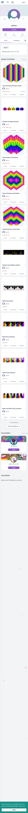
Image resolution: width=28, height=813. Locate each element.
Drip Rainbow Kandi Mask (10, 157)
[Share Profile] (4, 18)
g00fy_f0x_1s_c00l (14, 464)
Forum (8, 2)
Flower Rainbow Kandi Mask (10, 193)
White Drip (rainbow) (8, 372)
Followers (14, 34)
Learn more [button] (22, 806)
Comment (13, 94)
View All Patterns (13, 426)
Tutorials (12, 2)
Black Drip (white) (7, 301)
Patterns (5, 34)
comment (22, 91)
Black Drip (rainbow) (8, 337)
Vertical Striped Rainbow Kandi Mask (12, 86)
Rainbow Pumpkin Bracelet (10, 121)
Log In (23, 2)
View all (24, 59)
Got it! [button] (14, 809)
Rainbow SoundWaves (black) (11, 265)
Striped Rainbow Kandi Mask (11, 229)
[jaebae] (3, 88)
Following (22, 34)
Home (5, 40)
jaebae (7, 88)
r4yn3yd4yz (14, 446)
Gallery (17, 40)
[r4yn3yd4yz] (14, 441)
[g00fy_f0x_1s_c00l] (14, 459)
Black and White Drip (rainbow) (11, 408)
